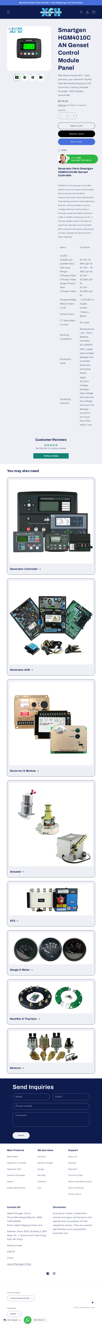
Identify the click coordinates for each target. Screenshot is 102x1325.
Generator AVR (20, 669)
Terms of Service (76, 1188)
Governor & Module (23, 770)
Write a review (51, 456)
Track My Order (75, 1175)
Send (21, 1135)
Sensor (10, 1182)
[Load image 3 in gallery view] (32, 77)
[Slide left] (10, 77)
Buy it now (76, 142)
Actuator (16, 871)
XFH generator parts (87, 1307)
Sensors (15, 1068)
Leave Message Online (19, 1264)
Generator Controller (24, 569)
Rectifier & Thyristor (23, 1018)
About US (72, 1157)
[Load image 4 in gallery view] (41, 77)
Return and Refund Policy (80, 1182)
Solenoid (42, 1182)
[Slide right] (48, 77)
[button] (8, 12)
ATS (12, 920)
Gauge (41, 1169)
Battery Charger (45, 1163)
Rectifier (42, 1175)
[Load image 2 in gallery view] (25, 77)
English (13, 1314)
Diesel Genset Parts (16, 1188)
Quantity (62, 110)
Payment (72, 1163)
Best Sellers (12, 1157)
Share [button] (64, 150)
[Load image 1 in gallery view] (17, 77)
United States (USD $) (19, 1298)
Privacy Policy (74, 1194)
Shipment (72, 1169)
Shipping (62, 105)
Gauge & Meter (20, 969)
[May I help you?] (27, 1320)
